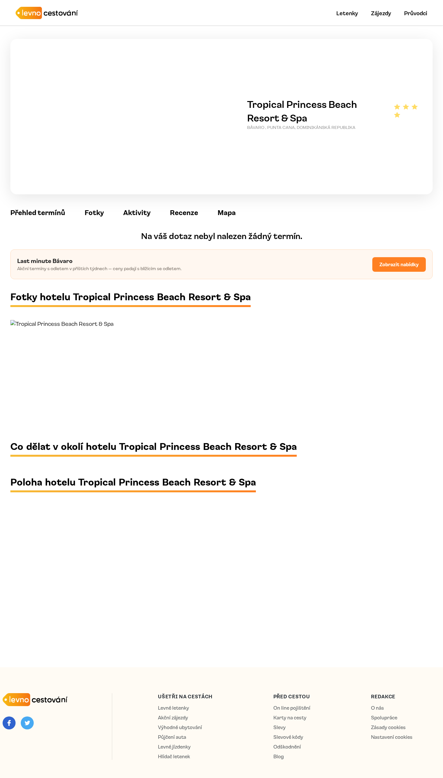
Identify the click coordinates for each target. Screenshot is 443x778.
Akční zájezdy (173, 718)
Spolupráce (384, 718)
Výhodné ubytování (180, 727)
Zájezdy (381, 13)
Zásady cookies (388, 727)
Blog (278, 756)
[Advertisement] (205, 383)
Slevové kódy (288, 737)
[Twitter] (27, 722)
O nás (377, 708)
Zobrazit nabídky (399, 264)
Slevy (279, 727)
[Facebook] (9, 722)
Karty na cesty (289, 718)
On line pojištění (291, 708)
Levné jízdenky (174, 747)
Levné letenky (173, 708)
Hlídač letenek (174, 756)
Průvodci (415, 13)
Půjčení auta (172, 737)
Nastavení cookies (392, 737)
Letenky (347, 13)
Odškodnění (287, 747)
